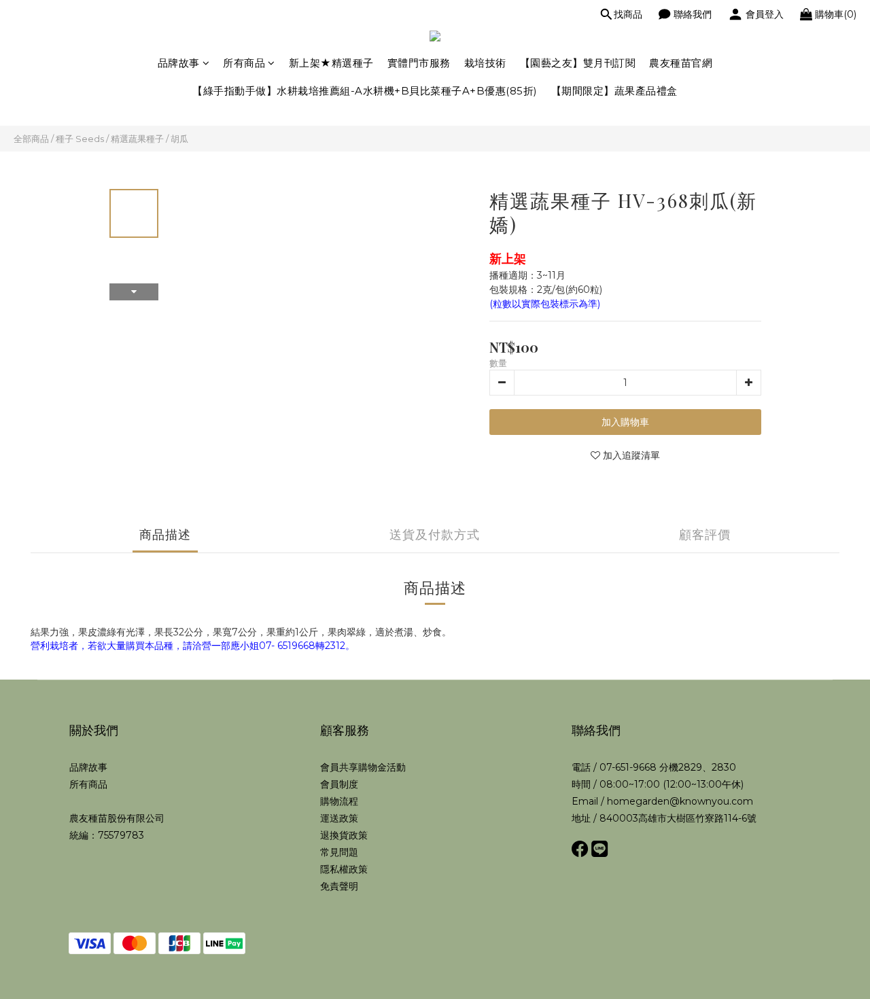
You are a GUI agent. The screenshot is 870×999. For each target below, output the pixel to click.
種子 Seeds (80, 138)
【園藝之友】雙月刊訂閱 (578, 62)
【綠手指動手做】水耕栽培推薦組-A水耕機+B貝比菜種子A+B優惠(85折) (365, 90)
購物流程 (339, 801)
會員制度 (339, 784)
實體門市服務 (419, 62)
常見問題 (339, 852)
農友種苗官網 (680, 62)
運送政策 (339, 818)
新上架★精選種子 (331, 62)
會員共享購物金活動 (363, 767)
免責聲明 (339, 886)
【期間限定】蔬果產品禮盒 (614, 90)
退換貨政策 (344, 835)
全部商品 (31, 138)
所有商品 (244, 62)
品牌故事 (179, 62)
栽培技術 (485, 62)
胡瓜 (179, 138)
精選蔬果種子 (137, 138)
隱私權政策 (344, 869)
